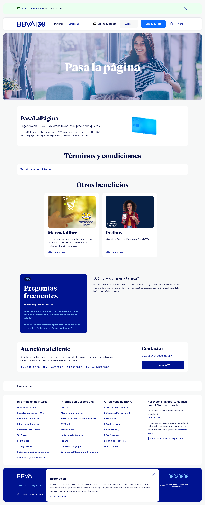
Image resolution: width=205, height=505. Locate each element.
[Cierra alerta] (185, 8)
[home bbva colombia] (31, 24)
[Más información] (72, 212)
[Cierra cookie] (153, 474)
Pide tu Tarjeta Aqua (32, 8)
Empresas (74, 24)
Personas (58, 24)
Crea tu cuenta (153, 24)
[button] (129, 24)
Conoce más (154, 417)
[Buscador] (171, 24)
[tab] (53, 304)
